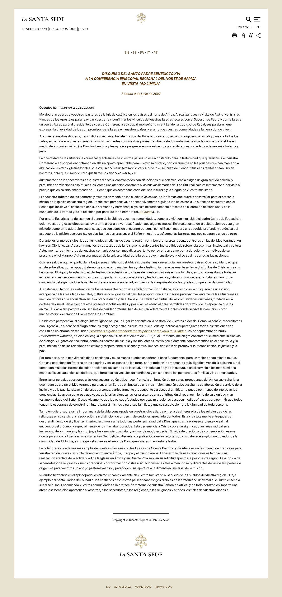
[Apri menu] (257, 19)
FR (142, 52)
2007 (73, 29)
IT (148, 52)
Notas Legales (122, 587)
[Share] (259, 36)
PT (155, 52)
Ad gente (145, 212)
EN (127, 52)
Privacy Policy (163, 587)
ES (134, 52)
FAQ (108, 587)
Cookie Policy (143, 587)
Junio (83, 29)
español (246, 28)
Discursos (58, 29)
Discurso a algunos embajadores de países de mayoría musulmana (138, 331)
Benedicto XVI (35, 29)
